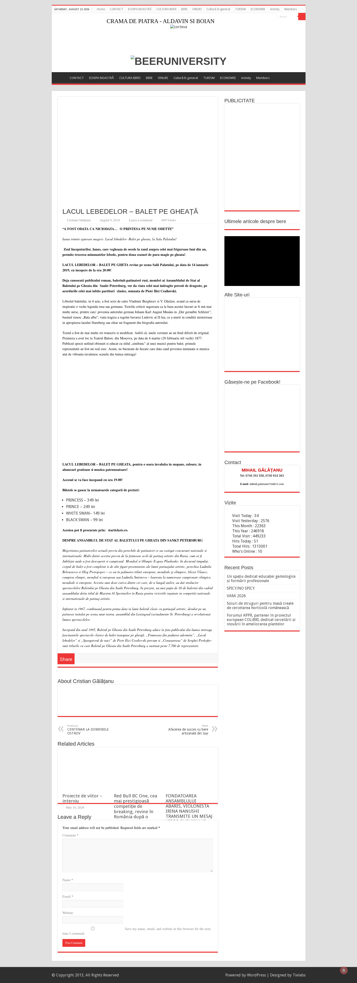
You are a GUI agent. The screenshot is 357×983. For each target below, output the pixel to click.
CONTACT (116, 9)
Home (101, 9)
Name (67, 879)
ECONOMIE (258, 9)
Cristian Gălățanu (79, 220)
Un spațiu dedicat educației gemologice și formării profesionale (261, 578)
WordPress (256, 975)
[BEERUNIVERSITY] (179, 60)
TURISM (240, 9)
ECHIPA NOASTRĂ (140, 9)
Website (67, 912)
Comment (70, 835)
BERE (184, 9)
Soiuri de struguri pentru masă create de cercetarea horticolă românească (260, 605)
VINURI (197, 9)
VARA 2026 (236, 596)
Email (67, 896)
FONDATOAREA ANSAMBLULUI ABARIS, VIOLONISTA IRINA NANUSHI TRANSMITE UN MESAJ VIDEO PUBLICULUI (189, 808)
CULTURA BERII (166, 9)
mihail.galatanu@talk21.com (267, 484)
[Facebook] (273, 17)
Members (290, 9)
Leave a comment (141, 220)
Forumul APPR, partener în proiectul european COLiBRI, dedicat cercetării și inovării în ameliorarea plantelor (261, 619)
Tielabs (299, 975)
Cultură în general (218, 9)
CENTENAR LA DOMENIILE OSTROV (88, 729)
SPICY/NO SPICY (241, 588)
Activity (275, 9)
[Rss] (268, 17)
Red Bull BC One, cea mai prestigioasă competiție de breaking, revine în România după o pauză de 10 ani (135, 809)
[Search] (302, 16)
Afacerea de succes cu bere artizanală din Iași (188, 729)
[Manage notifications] (344, 970)
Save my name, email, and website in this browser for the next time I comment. (136, 931)
